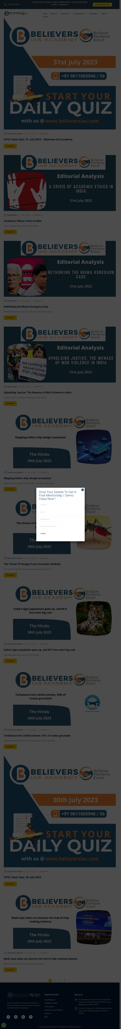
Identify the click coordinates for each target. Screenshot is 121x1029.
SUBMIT (43, 533)
